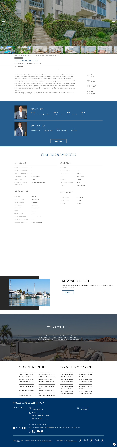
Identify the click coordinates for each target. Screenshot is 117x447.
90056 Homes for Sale (66, 379)
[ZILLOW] (102, 440)
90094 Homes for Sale (66, 376)
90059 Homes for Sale (66, 386)
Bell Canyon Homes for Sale (47, 395)
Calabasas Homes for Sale (27, 386)
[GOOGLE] (99, 440)
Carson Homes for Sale (26, 374)
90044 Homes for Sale (66, 381)
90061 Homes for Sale (85, 379)
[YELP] (95, 440)
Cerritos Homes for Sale (26, 381)
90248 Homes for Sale (85, 374)
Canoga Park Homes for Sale (47, 390)
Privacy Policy (72, 440)
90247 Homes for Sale (66, 374)
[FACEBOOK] (80, 440)
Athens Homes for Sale (45, 372)
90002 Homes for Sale (66, 393)
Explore (67, 292)
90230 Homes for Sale (85, 381)
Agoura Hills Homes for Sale (47, 393)
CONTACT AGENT (58, 141)
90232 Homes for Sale (85, 391)
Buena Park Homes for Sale (47, 384)
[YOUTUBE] (91, 440)
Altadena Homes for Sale (26, 390)
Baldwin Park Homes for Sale (27, 395)
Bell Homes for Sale (25, 376)
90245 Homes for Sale (66, 372)
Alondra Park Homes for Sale (27, 372)
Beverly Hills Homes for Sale (47, 374)
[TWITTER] (88, 440)
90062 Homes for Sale (85, 393)
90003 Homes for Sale (85, 386)
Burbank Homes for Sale (26, 384)
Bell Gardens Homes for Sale (47, 376)
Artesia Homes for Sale (45, 379)
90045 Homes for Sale (85, 372)
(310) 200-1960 (48, 130)
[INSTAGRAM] (84, 440)
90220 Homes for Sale (66, 388)
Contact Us (58, 348)
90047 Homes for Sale (85, 376)
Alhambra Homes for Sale (46, 381)
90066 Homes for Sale (85, 384)
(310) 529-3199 (58, 114)
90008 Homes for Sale (85, 388)
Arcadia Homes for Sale (26, 393)
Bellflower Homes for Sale (27, 379)
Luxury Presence (47, 440)
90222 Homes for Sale (66, 391)
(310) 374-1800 (84, 409)
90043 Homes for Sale (66, 384)
